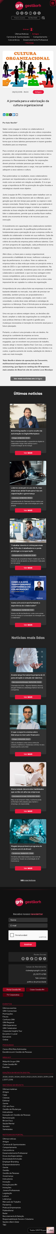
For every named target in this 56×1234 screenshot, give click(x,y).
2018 (51, 1077)
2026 (5, 1077)
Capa (5, 1095)
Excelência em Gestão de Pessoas (17, 1052)
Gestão (6, 1170)
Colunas (6, 1098)
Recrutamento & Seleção (13, 1216)
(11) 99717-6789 (39, 974)
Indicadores (8, 1112)
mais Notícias (28, 880)
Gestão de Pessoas (11, 1173)
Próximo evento (25, 18)
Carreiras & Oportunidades (18, 37)
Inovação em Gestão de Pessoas (16, 1115)
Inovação (6, 1182)
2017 (6, 1079)
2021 (34, 1077)
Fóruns (5, 1016)
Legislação (7, 1193)
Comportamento (40, 37)
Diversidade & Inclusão (12, 1159)
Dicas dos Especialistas (12, 1156)
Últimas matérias (10, 1089)
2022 (28, 1077)
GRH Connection (10, 1011)
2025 (11, 1077)
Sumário (6, 1126)
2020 (40, 1077)
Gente (5, 1103)
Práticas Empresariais (12, 1207)
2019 (46, 1077)
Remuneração (9, 1118)
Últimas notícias (9, 1139)
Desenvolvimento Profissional (35, 40)
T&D (4, 1225)
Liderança (7, 1199)
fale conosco (40, 978)
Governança (8, 1176)
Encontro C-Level (10, 1034)
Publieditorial (8, 1210)
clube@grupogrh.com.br (36, 970)
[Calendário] (43, 17)
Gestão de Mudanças (12, 1109)
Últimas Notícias (22, 34)
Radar (5, 1213)
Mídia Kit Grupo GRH (11, 1061)
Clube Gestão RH (10, 1064)
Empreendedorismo (11, 1164)
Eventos (6, 1067)
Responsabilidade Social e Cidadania (18, 1219)
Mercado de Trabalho (12, 1202)
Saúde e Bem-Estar (11, 1222)
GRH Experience (10, 1025)
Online (5, 1039)
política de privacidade (36, 982)
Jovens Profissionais (11, 1190)
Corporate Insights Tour (12, 1031)
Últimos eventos (9, 1008)
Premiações (8, 1014)
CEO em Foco (8, 1106)
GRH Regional (8, 1022)
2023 (22, 1077)
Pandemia (7, 1205)
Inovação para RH (10, 1184)
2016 (11, 1079)
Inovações (7, 1187)
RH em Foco (8, 1120)
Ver (28, 453)
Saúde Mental (8, 1123)
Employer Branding (11, 1162)
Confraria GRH (9, 1019)
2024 (16, 1077)
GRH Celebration (10, 1028)
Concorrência (14, 40)
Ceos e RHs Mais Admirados (14, 1049)
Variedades (8, 1129)
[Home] (28, 5)
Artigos (35, 34)
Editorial (6, 1100)
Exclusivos (7, 1037)
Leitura (6, 1196)
